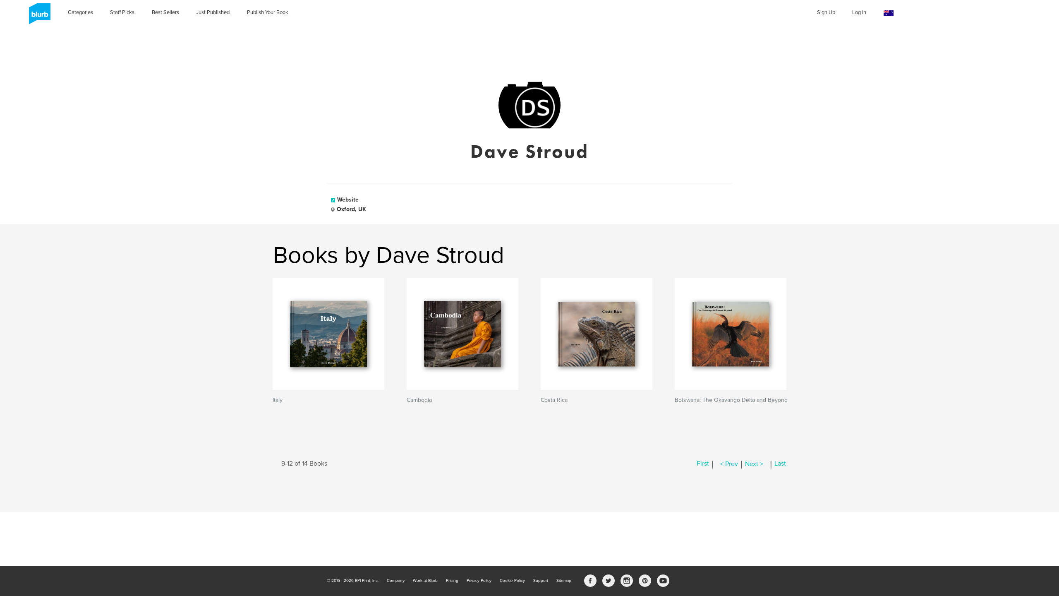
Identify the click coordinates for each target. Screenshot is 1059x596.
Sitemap (563, 580)
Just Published (213, 12)
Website (348, 199)
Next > (754, 464)
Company (396, 580)
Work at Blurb (425, 580)
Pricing (452, 580)
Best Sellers (165, 12)
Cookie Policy (512, 580)
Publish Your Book (267, 12)
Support (540, 580)
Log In (859, 12)
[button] (889, 13)
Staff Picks (122, 12)
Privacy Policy (479, 580)
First (703, 464)
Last (780, 464)
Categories (80, 12)
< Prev (729, 464)
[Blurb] (37, 16)
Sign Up (826, 12)
